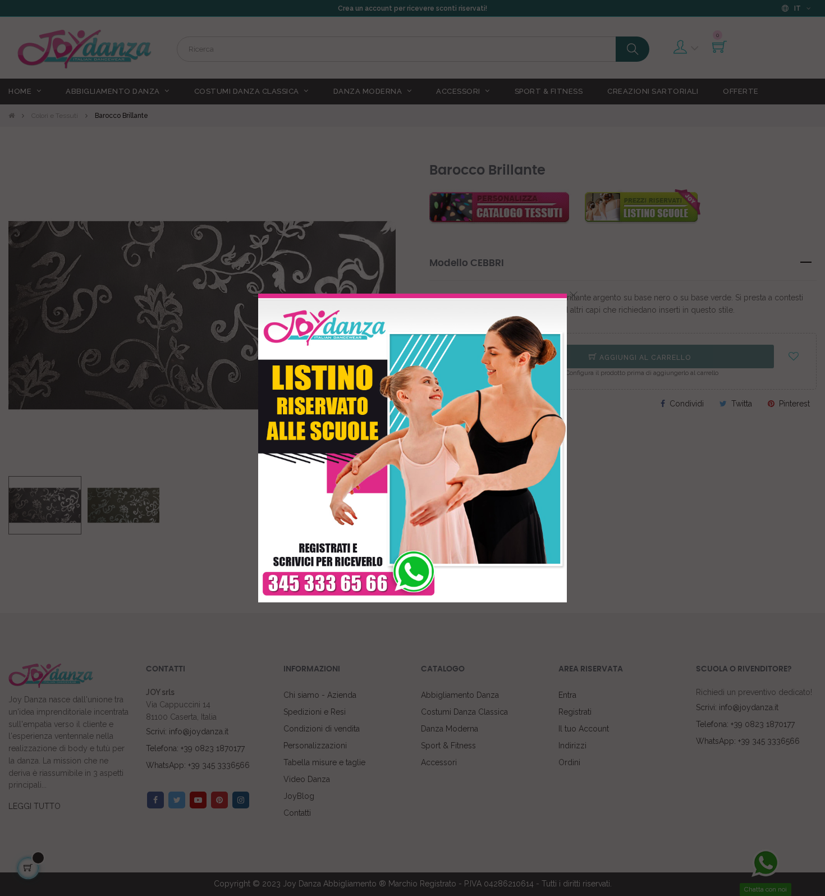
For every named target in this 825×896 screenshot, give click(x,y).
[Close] (573, 295)
